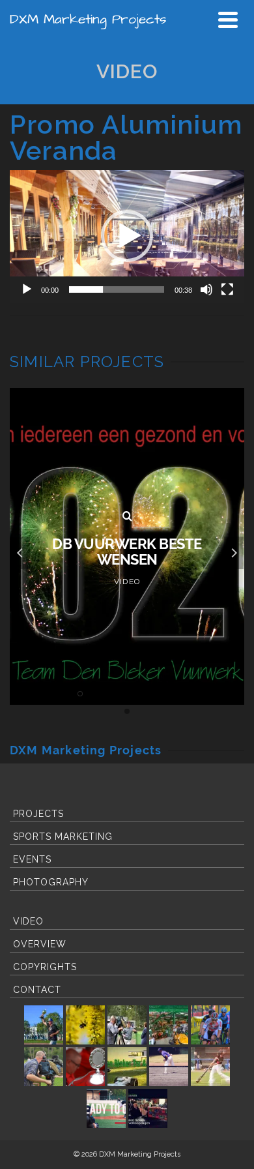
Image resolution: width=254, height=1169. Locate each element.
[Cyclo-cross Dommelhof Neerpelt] (210, 1024)
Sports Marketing (63, 836)
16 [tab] (127, 711)
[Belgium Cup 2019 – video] (210, 1066)
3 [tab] (48, 693)
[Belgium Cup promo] (85, 1066)
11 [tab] (173, 693)
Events (32, 859)
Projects (38, 813)
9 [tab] (142, 693)
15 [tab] (236, 693)
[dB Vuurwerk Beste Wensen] (127, 516)
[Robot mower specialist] (127, 1066)
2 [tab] (33, 693)
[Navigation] (228, 19)
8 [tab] (127, 693)
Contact (37, 989)
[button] (127, 236)
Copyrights (45, 967)
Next (234, 553)
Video (28, 921)
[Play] (26, 289)
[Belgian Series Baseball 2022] (43, 1024)
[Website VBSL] (127, 1024)
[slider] (116, 289)
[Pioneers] (168, 1066)
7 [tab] (111, 693)
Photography (51, 882)
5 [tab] (80, 693)
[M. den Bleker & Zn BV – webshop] (168, 1024)
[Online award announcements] (147, 1108)
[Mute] (206, 289)
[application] (127, 236)
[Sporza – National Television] (43, 1066)
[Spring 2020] (85, 1024)
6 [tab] (95, 693)
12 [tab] (189, 693)
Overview (39, 944)
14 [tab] (220, 693)
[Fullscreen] (227, 289)
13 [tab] (205, 693)
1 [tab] (17, 693)
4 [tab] (64, 693)
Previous (20, 553)
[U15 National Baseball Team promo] (106, 1108)
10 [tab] (158, 693)
